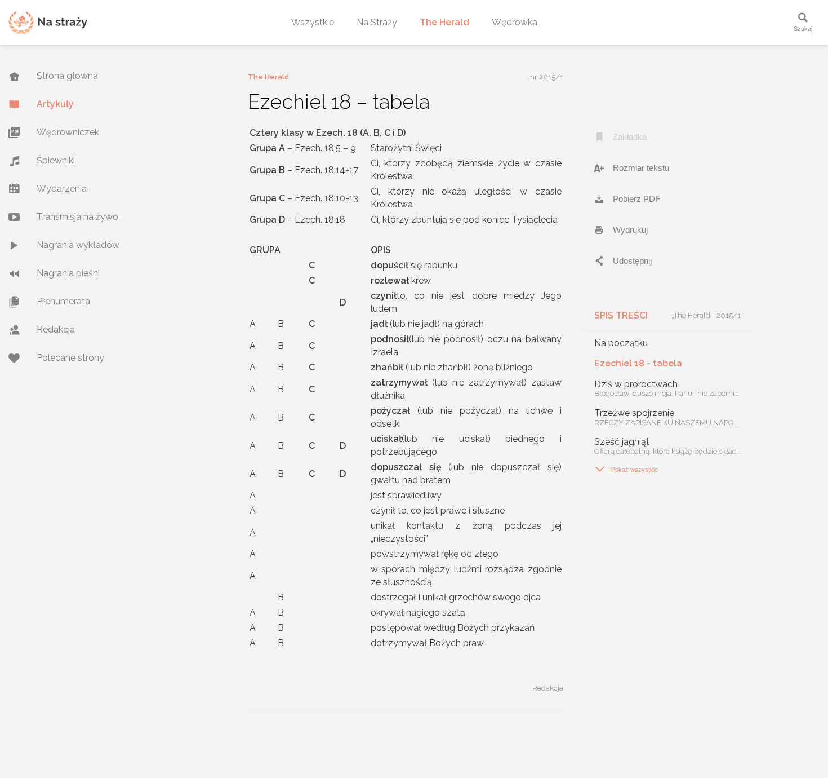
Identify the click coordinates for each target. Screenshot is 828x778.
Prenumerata (63, 301)
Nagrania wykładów (78, 245)
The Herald (444, 22)
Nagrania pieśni (68, 273)
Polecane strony (70, 357)
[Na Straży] (47, 22)
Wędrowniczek (68, 132)
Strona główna (67, 75)
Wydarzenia (62, 188)
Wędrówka (514, 22)
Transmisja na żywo (77, 216)
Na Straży (377, 22)
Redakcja (56, 329)
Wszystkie (312, 22)
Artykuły (55, 104)
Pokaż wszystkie (626, 469)
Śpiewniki (56, 160)
